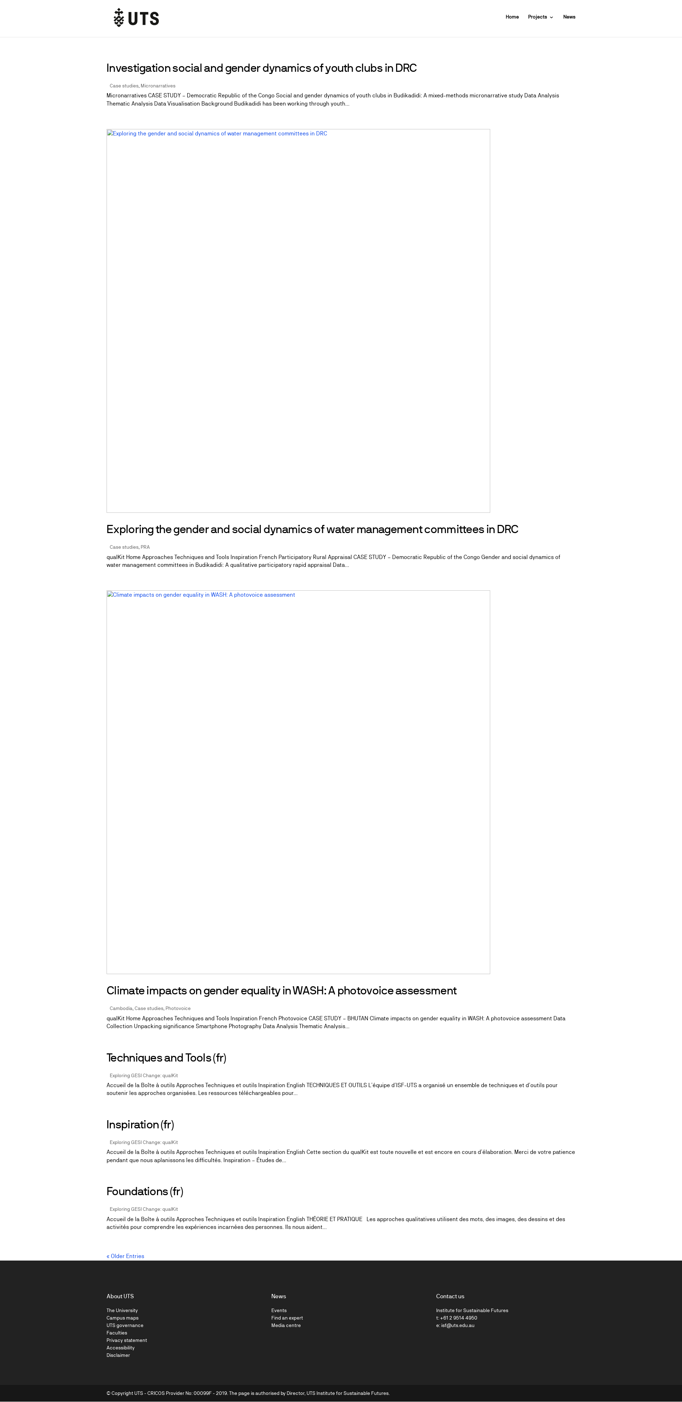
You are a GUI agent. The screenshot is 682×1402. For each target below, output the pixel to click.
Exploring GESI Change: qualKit (144, 1075)
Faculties (117, 1333)
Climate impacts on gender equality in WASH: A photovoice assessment (281, 990)
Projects (537, 17)
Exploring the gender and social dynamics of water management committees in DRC (312, 529)
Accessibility (121, 1347)
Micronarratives (158, 85)
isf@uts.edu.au (458, 1325)
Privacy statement (127, 1340)
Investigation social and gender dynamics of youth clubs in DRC (262, 67)
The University (122, 1310)
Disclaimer (118, 1355)
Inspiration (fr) (140, 1124)
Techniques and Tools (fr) (166, 1057)
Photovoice (178, 1008)
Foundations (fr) (145, 1191)
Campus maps (123, 1318)
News (569, 17)
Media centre (286, 1325)
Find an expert (287, 1318)
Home (512, 17)
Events (279, 1310)
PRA (145, 547)
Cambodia (121, 1008)
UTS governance (125, 1325)
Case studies (124, 85)
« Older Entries (125, 1256)
